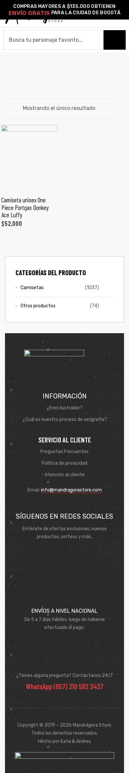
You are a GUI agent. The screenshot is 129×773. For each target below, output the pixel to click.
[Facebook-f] (55, 553)
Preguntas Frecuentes (64, 451)
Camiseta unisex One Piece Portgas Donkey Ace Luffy (25, 207)
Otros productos (38, 306)
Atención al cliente (65, 475)
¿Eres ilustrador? (65, 408)
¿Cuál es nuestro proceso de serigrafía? (64, 419)
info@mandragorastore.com (71, 490)
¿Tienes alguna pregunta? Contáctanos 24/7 (64, 675)
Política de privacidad (64, 463)
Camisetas (32, 287)
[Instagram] (74, 553)
